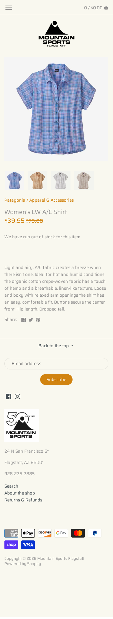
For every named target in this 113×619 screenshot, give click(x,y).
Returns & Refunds (23, 500)
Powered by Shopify (22, 564)
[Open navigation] (8, 7)
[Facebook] (8, 396)
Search (11, 486)
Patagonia (14, 200)
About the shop (19, 493)
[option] (14, 180)
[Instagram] (17, 396)
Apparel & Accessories (51, 200)
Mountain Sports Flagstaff (60, 558)
